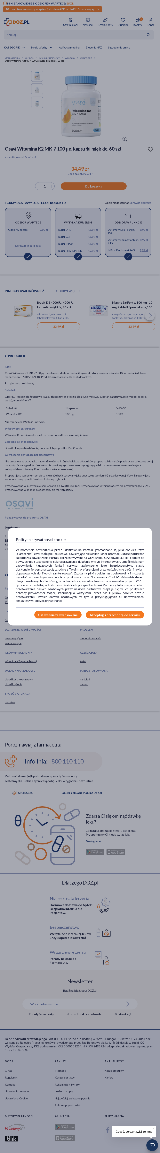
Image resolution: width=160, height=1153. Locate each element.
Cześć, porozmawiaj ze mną (134, 1131)
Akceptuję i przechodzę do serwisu (115, 615)
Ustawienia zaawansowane (58, 615)
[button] (152, 1145)
